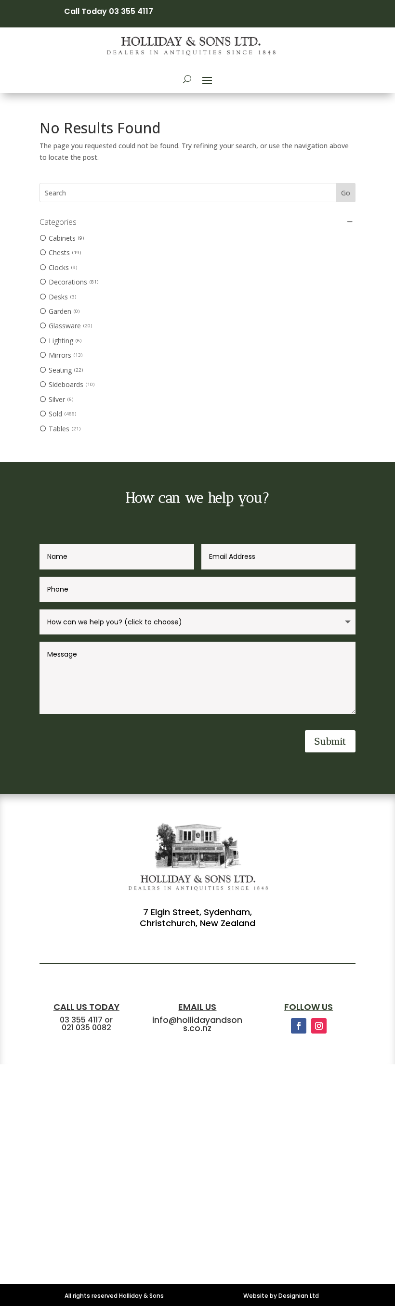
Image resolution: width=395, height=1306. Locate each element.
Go (345, 192)
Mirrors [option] (65, 355)
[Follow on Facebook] (298, 1026)
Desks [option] (62, 296)
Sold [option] (62, 413)
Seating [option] (65, 370)
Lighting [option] (64, 340)
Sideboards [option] (71, 384)
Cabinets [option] (65, 238)
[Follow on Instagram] (319, 1026)
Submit (330, 741)
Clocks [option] (62, 267)
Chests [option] (64, 252)
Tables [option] (64, 428)
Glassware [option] (70, 325)
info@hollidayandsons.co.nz (197, 1024)
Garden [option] (63, 311)
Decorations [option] (73, 281)
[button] (198, 222)
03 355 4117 (81, 1019)
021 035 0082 (86, 1027)
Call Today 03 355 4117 (108, 11)
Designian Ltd (298, 1296)
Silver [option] (60, 399)
